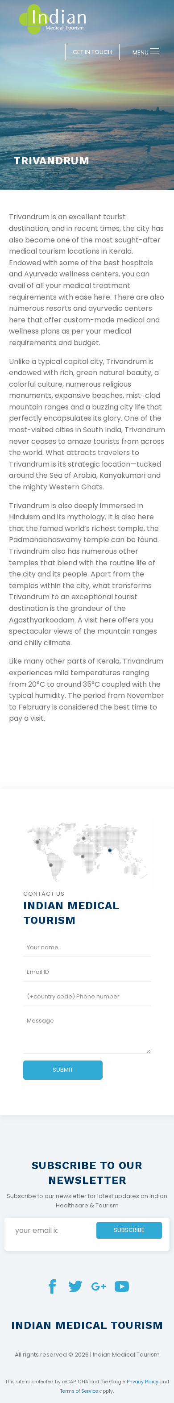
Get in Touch (92, 52)
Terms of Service (79, 1391)
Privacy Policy (142, 1381)
